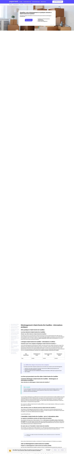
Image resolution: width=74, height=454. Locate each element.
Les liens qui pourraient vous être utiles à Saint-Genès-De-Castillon (15, 333)
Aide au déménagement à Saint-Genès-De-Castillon (15, 346)
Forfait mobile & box (27, 1)
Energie (20, 1)
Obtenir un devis (58, 1)
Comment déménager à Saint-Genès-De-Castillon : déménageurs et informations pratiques (15, 338)
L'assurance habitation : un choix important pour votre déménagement (15, 350)
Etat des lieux (43, 1)
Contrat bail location (36, 1)
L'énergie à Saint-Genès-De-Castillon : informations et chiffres (15, 330)
